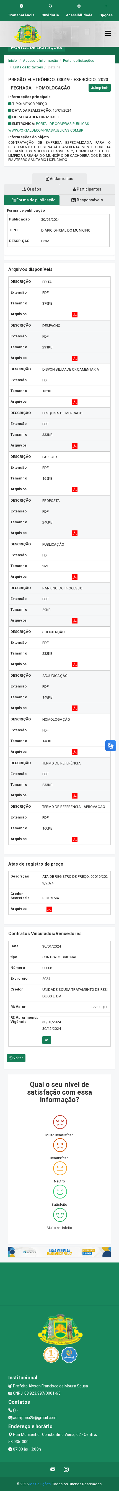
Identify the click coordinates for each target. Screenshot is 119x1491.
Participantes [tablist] (88, 189)
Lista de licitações (28, 67)
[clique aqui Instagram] (66, 1469)
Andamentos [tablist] (61, 178)
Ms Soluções (40, 1484)
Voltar (17, 1058)
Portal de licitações (78, 60)
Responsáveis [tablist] (89, 200)
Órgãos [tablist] (33, 189)
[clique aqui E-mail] (53, 1469)
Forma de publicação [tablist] (35, 200)
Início (12, 60)
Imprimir (101, 88)
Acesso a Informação (40, 60)
